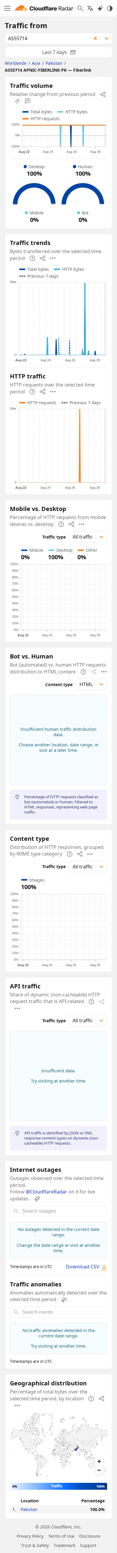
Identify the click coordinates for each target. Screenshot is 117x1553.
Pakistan (29, 1509)
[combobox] (46, 38)
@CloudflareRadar (46, 1191)
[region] (58, 1445)
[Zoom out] (99, 1470)
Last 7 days (63, 53)
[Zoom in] (99, 1461)
